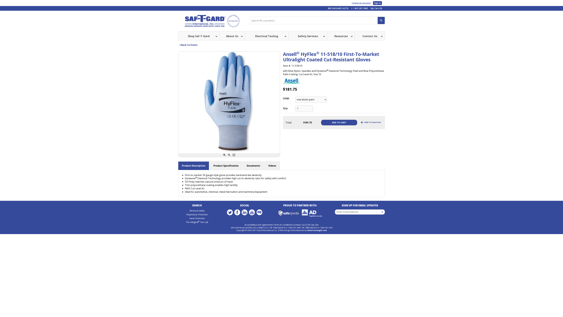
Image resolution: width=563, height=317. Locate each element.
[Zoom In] (224, 155)
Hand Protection (197, 218)
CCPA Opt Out (312, 224)
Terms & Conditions (282, 224)
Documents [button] (253, 165)
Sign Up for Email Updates (360, 205)
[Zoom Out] (229, 155)
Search (197, 205)
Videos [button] (272, 165)
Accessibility (250, 224)
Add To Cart (339, 122)
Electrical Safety (197, 210)
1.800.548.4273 (279, 227)
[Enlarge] (234, 155)
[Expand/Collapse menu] (216, 36)
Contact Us (299, 224)
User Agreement (264, 224)
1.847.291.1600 (294, 227)
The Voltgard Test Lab (197, 222)
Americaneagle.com (317, 230)
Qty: (285, 108)
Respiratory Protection (197, 214)
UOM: (286, 98)
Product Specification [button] (226, 165)
